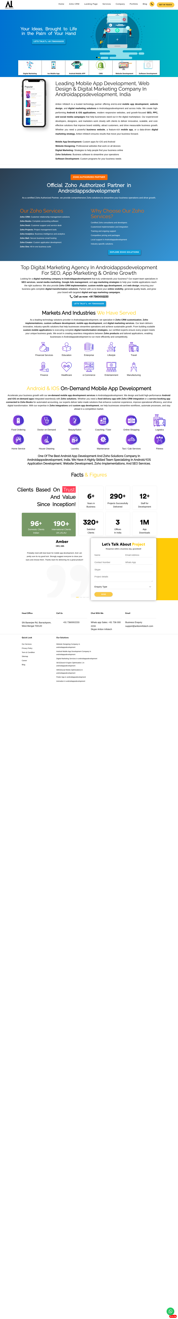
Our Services (27, 644)
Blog (145, 4)
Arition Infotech (104, 629)
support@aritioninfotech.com (139, 626)
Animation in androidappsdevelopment (70, 681)
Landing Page (91, 4)
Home (61, 4)
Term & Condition (28, 652)
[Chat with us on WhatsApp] (170, 1311)
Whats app (96, 622)
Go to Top (173, 1316)
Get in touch (165, 5)
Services (106, 4)
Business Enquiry (133, 622)
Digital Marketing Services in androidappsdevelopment (76, 659)
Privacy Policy (27, 648)
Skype (94, 629)
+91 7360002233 (71, 622)
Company (120, 4)
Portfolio (134, 4)
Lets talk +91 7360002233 (49, 42)
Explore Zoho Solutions (124, 252)
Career (24, 660)
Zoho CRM (74, 4)
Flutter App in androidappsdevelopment (71, 677)
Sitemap (25, 656)
